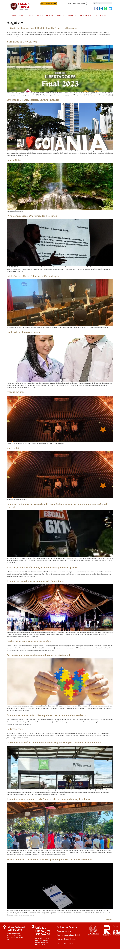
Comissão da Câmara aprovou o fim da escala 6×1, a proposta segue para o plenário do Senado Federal (57, 505)
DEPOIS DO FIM (15, 392)
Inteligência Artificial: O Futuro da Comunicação (33, 276)
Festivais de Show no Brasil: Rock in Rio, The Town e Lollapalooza (42, 28)
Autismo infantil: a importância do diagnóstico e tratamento (39, 655)
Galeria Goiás (14, 160)
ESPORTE (40, 16)
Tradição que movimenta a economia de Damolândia (35, 581)
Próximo (109, 919)
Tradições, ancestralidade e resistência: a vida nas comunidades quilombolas (48, 799)
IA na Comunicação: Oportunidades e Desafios (32, 215)
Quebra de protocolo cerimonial (24, 332)
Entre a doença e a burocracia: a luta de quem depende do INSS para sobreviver (49, 859)
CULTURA (49, 16)
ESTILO (30, 16)
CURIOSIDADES (85, 16)
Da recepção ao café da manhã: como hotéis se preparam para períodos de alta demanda (54, 742)
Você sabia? (13, 448)
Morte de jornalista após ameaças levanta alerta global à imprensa (42, 567)
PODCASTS (60, 16)
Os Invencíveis (15, 729)
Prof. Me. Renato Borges (66, 939)
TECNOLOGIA (72, 16)
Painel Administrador (66, 943)
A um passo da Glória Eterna (22, 41)
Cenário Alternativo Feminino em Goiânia (29, 641)
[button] (96, 8)
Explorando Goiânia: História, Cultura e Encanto (33, 99)
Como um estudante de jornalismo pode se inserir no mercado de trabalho (46, 715)
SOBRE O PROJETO (101, 16)
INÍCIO (13, 16)
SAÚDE (22, 16)
